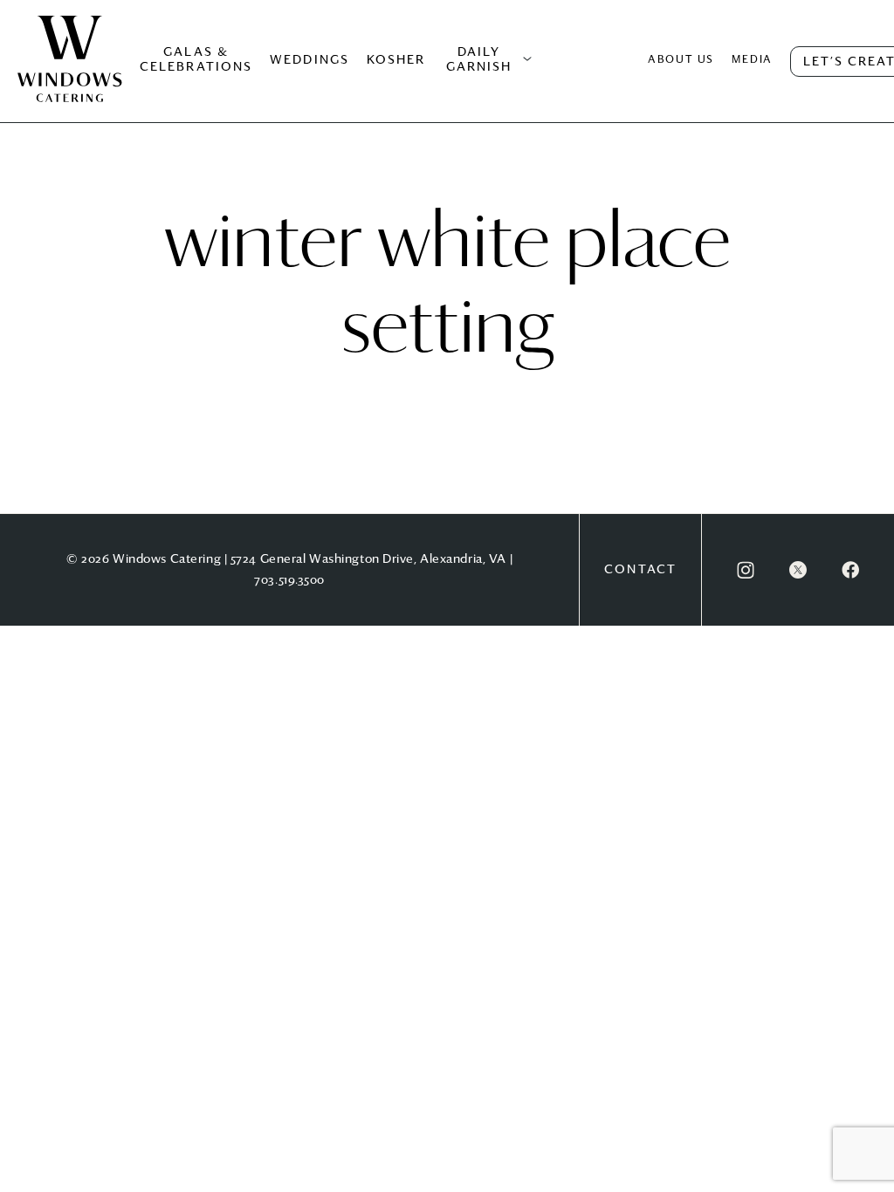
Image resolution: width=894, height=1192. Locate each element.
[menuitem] (69, 77)
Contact (640, 570)
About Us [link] (681, 60)
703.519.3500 (289, 580)
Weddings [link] (309, 60)
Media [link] (752, 60)
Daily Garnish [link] (479, 59)
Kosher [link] (396, 60)
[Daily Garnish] (527, 59)
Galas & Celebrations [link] (196, 59)
